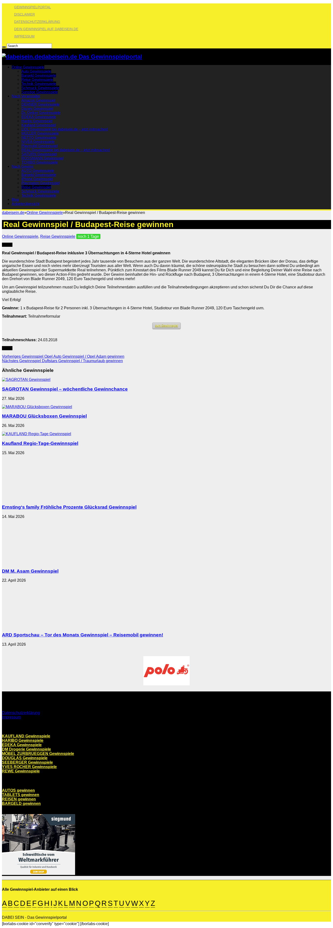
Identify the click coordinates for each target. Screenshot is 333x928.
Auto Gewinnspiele (36, 71)
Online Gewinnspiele (28, 67)
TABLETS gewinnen (20, 795)
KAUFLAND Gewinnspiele (26, 736)
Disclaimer (24, 14)
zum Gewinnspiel (166, 325)
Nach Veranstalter (26, 96)
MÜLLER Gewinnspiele (40, 133)
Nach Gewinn (22, 166)
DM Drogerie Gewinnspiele (26, 749)
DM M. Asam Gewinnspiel (30, 571)
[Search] (4, 47)
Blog (15, 199)
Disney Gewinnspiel (37, 108)
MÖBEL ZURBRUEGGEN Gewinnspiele (38, 754)
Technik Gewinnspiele (38, 84)
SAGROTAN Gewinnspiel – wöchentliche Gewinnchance (65, 389)
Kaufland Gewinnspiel (38, 125)
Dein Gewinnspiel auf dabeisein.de (46, 29)
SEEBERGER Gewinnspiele (27, 762)
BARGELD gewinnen (21, 803)
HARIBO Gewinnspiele (22, 740)
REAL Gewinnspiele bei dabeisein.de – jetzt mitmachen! (65, 150)
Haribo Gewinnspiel (36, 121)
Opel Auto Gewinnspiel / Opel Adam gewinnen (63, 356)
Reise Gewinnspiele (37, 79)
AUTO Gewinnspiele (37, 170)
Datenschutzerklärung (37, 22)
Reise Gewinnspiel (36, 187)
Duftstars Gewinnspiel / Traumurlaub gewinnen (62, 361)
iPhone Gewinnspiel (37, 179)
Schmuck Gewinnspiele (40, 88)
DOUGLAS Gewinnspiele (25, 758)
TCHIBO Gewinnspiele (39, 162)
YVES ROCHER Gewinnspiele (29, 767)
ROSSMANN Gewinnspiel (42, 158)
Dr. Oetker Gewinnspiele (40, 112)
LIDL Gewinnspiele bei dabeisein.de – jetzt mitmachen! (64, 129)
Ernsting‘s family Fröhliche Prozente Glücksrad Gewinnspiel (69, 507)
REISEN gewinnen (19, 799)
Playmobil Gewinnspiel (39, 146)
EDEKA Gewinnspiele (38, 117)
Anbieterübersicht (25, 204)
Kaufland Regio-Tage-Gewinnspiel (40, 443)
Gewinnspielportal (32, 7)
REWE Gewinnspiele (21, 771)
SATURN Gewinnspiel (39, 154)
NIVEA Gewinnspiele (38, 141)
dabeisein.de (13, 213)
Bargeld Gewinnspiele (38, 75)
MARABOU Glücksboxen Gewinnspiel (44, 416)
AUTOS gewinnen (18, 790)
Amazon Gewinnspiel (38, 100)
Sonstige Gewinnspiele (39, 92)
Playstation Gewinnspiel (40, 183)
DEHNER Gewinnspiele (40, 104)
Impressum (24, 36)
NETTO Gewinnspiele (38, 137)
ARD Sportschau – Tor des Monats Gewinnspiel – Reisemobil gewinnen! (82, 634)
